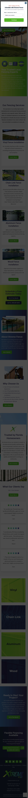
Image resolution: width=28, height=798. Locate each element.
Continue (14, 20)
